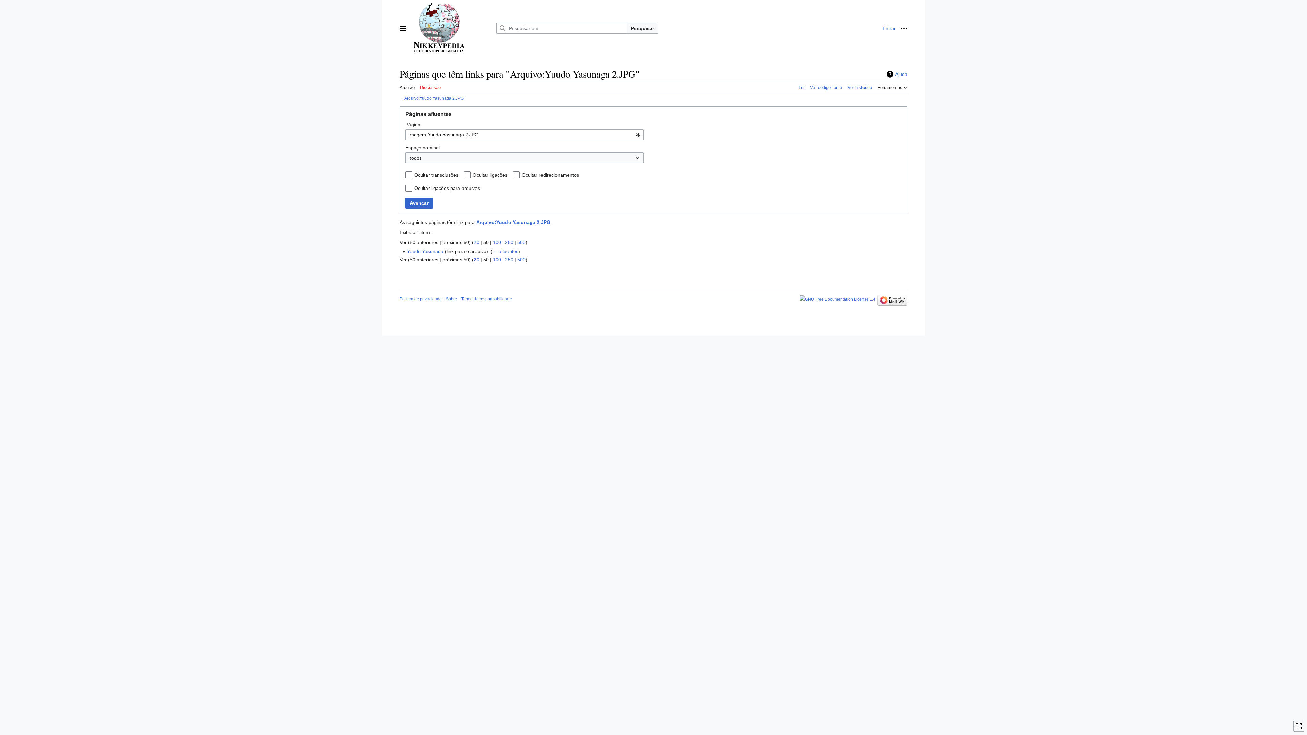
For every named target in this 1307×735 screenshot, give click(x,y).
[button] (403, 28)
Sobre (451, 299)
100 (497, 242)
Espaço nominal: (423, 147)
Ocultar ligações (490, 175)
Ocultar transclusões (436, 175)
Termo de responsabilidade (486, 299)
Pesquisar (642, 28)
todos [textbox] (416, 158)
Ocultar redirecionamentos (550, 175)
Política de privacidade (421, 299)
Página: (413, 124)
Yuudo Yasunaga (425, 251)
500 (521, 242)
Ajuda (901, 74)
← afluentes (505, 251)
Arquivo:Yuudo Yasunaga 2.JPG (434, 98)
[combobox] (524, 134)
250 (509, 242)
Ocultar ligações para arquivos (447, 188)
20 (476, 242)
